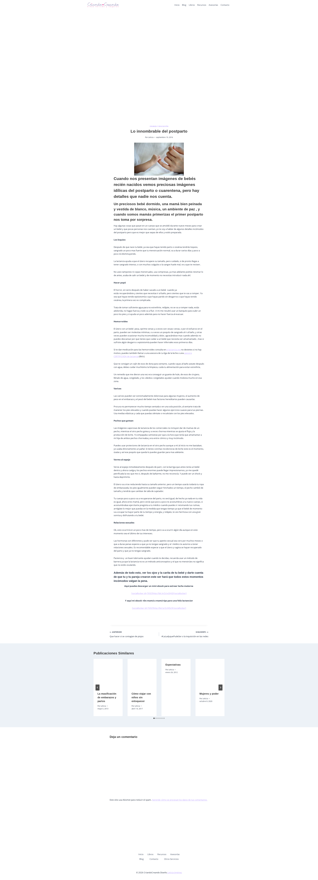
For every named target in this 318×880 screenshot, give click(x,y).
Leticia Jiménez (174, 872)
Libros (192, 4)
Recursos (201, 4)
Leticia (151, 137)
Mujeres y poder (209, 693)
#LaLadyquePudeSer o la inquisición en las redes (184, 634)
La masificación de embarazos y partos (107, 697)
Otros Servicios (171, 859)
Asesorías (213, 4)
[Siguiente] (220, 687)
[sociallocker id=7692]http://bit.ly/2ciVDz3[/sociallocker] (159, 608)
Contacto (225, 4)
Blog (184, 4)
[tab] (154, 718)
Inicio (176, 4)
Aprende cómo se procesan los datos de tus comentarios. (179, 799)
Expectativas (173, 664)
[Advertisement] (159, 37)
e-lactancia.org (173, 349)
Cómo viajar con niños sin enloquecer (141, 697)
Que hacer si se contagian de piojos (126, 634)
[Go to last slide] (97, 687)
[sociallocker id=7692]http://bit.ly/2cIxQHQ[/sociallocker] (159, 593)
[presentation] (108, 673)
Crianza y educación (159, 126)
